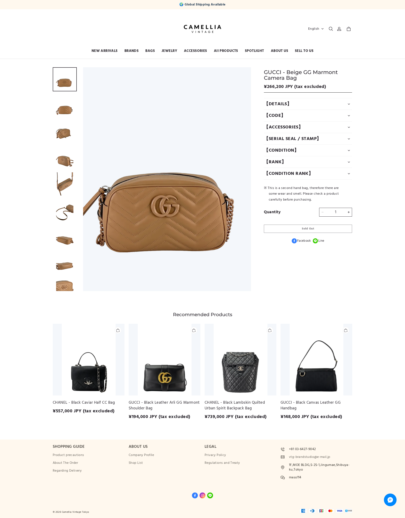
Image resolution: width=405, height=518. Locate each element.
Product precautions (68, 455)
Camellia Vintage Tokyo (75, 512)
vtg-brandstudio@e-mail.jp (309, 457)
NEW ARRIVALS (105, 50)
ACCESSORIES (195, 50)
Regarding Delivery (67, 470)
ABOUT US (279, 50)
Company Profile (141, 455)
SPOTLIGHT (254, 50)
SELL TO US (304, 50)
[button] (331, 29)
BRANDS (131, 50)
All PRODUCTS (226, 50)
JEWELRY (169, 50)
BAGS (150, 50)
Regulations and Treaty (222, 463)
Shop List (136, 463)
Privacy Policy (215, 455)
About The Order (65, 463)
